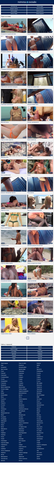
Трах (38, 450)
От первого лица (23, 426)
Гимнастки (39, 387)
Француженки (4, 456)
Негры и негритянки (23, 422)
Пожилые (3, 434)
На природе (3, 419)
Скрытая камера (5, 442)
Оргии (2, 426)
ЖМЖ (38, 397)
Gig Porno (13, 351)
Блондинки (3, 367)
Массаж (3, 411)
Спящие (20, 444)
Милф (38, 413)
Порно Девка (14, 11)
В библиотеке (40, 371)
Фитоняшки (39, 454)
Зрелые (2, 401)
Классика (39, 403)
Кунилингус (21, 407)
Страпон (3, 446)
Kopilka (40, 359)
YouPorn (40, 356)
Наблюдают (4, 420)
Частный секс (4, 458)
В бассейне (21, 371)
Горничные (39, 389)
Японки (20, 460)
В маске (21, 375)
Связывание (40, 438)
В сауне (20, 381)
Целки (38, 456)
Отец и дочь (39, 426)
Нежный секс (40, 422)
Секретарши (4, 440)
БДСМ (38, 365)
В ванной (3, 373)
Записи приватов (23, 399)
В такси (38, 381)
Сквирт (38, 440)
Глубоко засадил (23, 389)
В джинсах (21, 373)
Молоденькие (22, 415)
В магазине (3, 375)
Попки (20, 434)
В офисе (38, 377)
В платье (39, 379)
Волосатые (39, 385)
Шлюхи (38, 458)
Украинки (3, 452)
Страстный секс (22, 446)
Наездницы (21, 420)
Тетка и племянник (5, 450)
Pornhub (40, 354)
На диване (3, 417)
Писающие (21, 430)
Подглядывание (22, 432)
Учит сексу (39, 452)
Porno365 (14, 347)
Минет (2, 415)
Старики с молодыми (42, 444)
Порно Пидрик (40, 13)
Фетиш (2, 454)
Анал (2, 365)
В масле (38, 375)
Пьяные (38, 434)
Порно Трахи (14, 13)
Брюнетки (39, 369)
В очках (2, 379)
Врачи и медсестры (5, 387)
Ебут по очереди (40, 395)
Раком (2, 436)
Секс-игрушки (22, 440)
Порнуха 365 (14, 6)
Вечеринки (3, 385)
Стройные (3, 448)
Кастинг (21, 403)
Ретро (20, 436)
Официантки (4, 428)
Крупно (2, 407)
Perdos (40, 347)
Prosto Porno (13, 349)
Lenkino (14, 356)
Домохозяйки (4, 395)
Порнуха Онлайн (27, 2)
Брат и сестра (4, 369)
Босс (38, 367)
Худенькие (21, 456)
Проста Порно (39, 8)
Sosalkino (39, 351)
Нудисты (21, 424)
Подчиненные (40, 432)
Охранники (21, 428)
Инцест (38, 401)
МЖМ (20, 413)
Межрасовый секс (5, 413)
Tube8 (13, 359)
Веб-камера (39, 383)
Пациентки (39, 428)
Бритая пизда (22, 369)
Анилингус (21, 365)
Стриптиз (39, 446)
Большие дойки (22, 367)
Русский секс (40, 436)
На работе (21, 419)
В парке (20, 379)
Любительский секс (23, 409)
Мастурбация (22, 411)
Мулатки (39, 415)
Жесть (20, 397)
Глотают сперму (4, 389)
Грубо (2, 391)
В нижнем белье (5, 377)
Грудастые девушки (23, 391)
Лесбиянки (3, 409)
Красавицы (21, 405)
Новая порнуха (4, 363)
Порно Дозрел (39, 11)
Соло (20, 442)
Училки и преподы (23, 452)
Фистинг (21, 454)
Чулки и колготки (23, 458)
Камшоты (3, 403)
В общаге (21, 377)
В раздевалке (4, 381)
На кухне (21, 417)
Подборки (3, 432)
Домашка (39, 393)
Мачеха (38, 411)
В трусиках (3, 383)
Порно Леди (40, 6)
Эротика (3, 460)
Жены (2, 397)
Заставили (39, 399)
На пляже (39, 417)
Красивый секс (40, 405)
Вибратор (21, 385)
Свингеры (21, 438)
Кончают (3, 405)
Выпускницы (22, 387)
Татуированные (40, 448)
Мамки (38, 409)
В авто (2, 371)
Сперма (38, 442)
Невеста (3, 422)
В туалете (21, 383)
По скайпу (39, 430)
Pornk (39, 349)
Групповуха (39, 391)
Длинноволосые (22, 393)
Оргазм (38, 424)
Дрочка (20, 395)
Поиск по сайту (22, 363)
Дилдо (2, 393)
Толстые (21, 450)
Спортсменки (4, 444)
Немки (2, 424)
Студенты (21, 448)
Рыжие (2, 438)
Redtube (14, 354)
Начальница (39, 420)
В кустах (39, 373)
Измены (21, 401)
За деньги (3, 399)
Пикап (2, 430)
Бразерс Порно (14, 8)
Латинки (39, 407)
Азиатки (39, 363)
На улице (39, 419)
